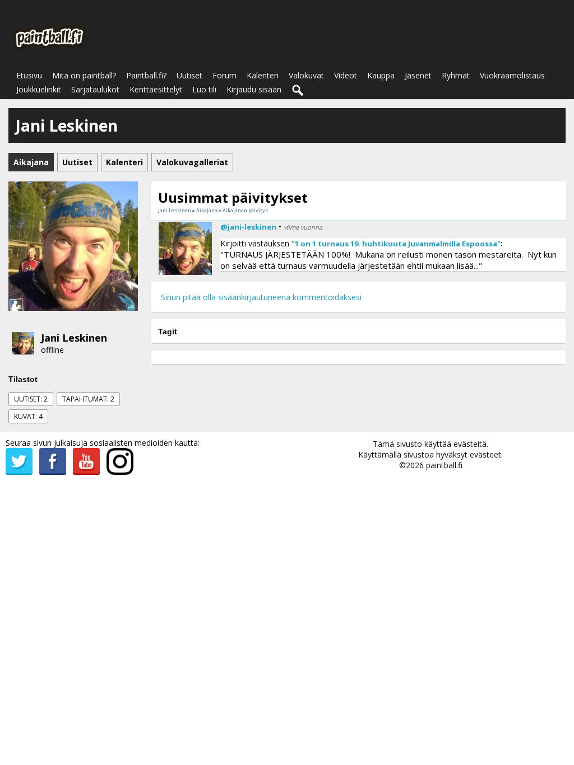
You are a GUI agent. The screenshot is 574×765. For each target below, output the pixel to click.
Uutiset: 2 (31, 399)
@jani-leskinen (248, 227)
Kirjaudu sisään (253, 89)
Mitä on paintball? (84, 75)
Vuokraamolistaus (512, 75)
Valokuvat (306, 75)
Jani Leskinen (74, 337)
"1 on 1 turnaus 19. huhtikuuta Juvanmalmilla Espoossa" (396, 244)
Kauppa (381, 75)
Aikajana (206, 210)
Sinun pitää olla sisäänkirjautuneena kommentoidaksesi (261, 297)
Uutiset (189, 75)
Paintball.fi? (146, 75)
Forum (224, 75)
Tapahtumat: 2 (88, 399)
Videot (345, 75)
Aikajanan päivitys (245, 210)
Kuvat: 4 (28, 416)
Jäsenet (418, 75)
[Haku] (298, 90)
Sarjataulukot (95, 89)
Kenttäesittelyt (155, 89)
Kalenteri (263, 75)
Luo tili (204, 89)
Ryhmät (456, 75)
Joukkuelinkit (38, 89)
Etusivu (29, 75)
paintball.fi (444, 465)
